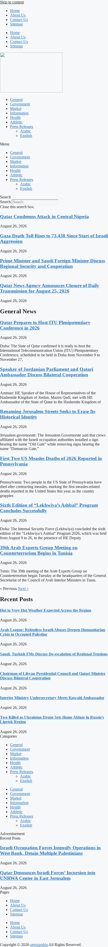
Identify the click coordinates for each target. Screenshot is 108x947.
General (16, 99)
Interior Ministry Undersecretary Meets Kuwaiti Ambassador (52, 698)
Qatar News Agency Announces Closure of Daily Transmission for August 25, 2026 (49, 288)
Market (15, 108)
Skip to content (12, 2)
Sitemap (16, 24)
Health (15, 117)
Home (15, 10)
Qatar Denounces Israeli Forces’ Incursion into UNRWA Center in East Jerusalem (47, 875)
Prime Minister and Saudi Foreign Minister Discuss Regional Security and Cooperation (52, 263)
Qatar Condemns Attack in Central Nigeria (44, 216)
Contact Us (19, 19)
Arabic (25, 131)
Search (5, 202)
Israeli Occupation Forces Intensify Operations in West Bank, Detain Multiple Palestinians (50, 850)
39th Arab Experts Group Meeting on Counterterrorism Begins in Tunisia (39, 550)
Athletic (16, 122)
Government (20, 104)
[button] (54, 144)
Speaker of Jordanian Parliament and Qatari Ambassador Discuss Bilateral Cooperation (46, 372)
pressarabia (39, 945)
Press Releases (21, 126)
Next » (23, 588)
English (26, 135)
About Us (18, 15)
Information (19, 113)
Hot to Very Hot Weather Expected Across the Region (45, 610)
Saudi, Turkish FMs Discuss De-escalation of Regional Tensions (53, 654)
